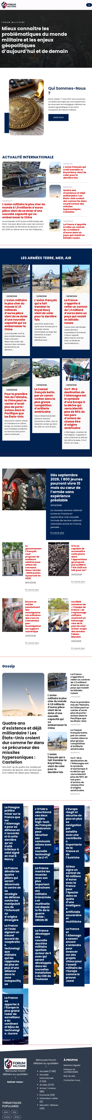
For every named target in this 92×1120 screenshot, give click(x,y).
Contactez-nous (72, 1080)
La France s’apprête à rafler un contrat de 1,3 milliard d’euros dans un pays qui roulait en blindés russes (74, 231)
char (14, 1112)
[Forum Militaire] (9, 5)
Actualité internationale (28, 157)
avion (6, 1112)
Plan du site (69, 1076)
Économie (44, 1095)
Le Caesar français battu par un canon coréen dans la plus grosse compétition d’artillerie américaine (44, 400)
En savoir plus (57, 532)
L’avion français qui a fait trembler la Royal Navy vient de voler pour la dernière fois (74, 172)
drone (16, 1117)
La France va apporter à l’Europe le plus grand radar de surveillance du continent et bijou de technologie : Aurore (12, 1015)
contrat (7, 1117)
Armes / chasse (48, 1088)
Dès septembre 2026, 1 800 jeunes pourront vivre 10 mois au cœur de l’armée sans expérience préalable (66, 488)
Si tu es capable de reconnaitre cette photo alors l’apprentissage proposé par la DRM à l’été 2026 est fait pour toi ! (79, 558)
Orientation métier (49, 1098)
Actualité (44, 1071)
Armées (43, 1084)
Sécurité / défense (49, 1105)
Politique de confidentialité (71, 1070)
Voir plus (58, 117)
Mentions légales (72, 1065)
